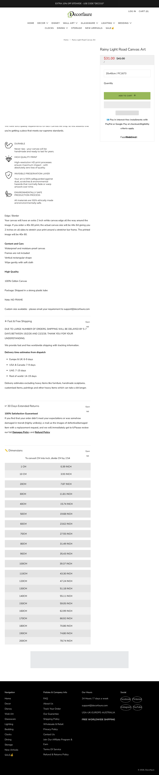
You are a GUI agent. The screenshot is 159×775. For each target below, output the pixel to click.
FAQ (45, 698)
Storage (76, 28)
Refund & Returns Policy (56, 754)
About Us (48, 703)
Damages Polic (20, 432)
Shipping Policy (51, 719)
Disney (56, 23)
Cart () (144, 11)
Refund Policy (42, 432)
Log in (132, 11)
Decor (41, 23)
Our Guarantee (51, 713)
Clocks (49, 28)
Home (30, 23)
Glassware (88, 23)
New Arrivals (93, 28)
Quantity (108, 83)
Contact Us (49, 734)
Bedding (123, 23)
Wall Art (69, 23)
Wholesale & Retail (53, 724)
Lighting (106, 23)
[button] (127, 104)
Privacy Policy (50, 729)
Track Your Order (52, 708)
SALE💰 (110, 28)
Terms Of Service (52, 749)
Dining (61, 28)
